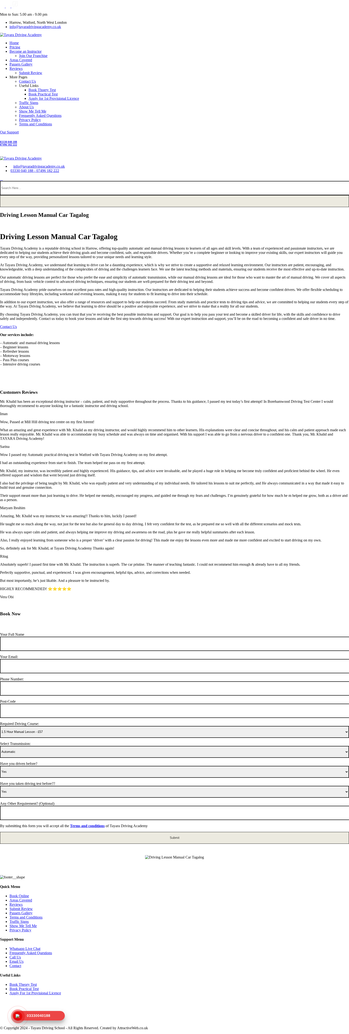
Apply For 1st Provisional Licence (35, 993)
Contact (15, 966)
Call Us (15, 957)
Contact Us (27, 81)
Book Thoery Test (42, 90)
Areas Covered (20, 60)
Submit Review (30, 73)
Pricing (14, 47)
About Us (26, 107)
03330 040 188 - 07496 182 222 (34, 171)
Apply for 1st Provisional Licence (53, 98)
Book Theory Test (23, 984)
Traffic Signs (28, 103)
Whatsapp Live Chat (24, 949)
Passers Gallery (21, 64)
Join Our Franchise (33, 56)
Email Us (16, 961)
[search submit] (174, 201)
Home (14, 43)
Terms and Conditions (35, 124)
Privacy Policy (30, 120)
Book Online (19, 896)
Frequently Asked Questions (40, 116)
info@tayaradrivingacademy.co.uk (35, 27)
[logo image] (21, 158)
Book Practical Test (43, 94)
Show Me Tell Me (32, 111)
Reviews (16, 68)
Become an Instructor (25, 51)
